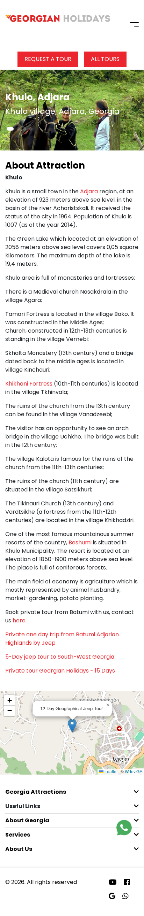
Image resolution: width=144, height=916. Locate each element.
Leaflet (110, 771)
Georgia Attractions (35, 792)
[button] (10, 129)
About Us (18, 849)
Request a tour (47, 59)
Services (17, 835)
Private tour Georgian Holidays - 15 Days (60, 671)
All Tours (105, 59)
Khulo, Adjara (37, 97)
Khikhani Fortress (28, 384)
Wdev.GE (133, 771)
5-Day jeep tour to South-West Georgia (59, 657)
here (19, 620)
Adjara (89, 191)
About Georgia (27, 820)
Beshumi (80, 542)
